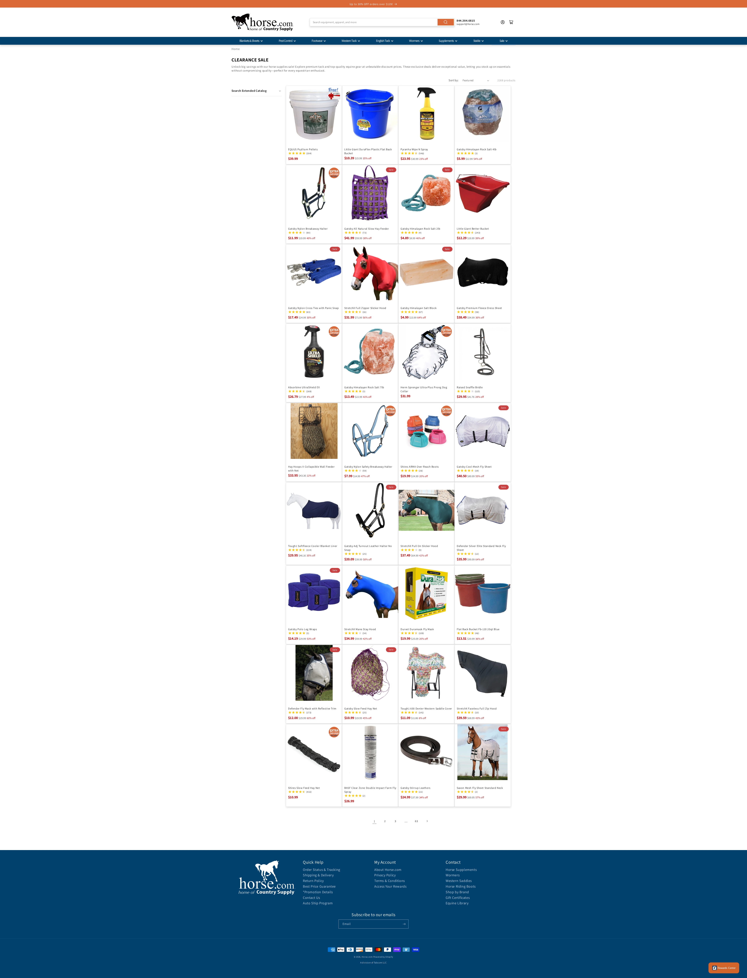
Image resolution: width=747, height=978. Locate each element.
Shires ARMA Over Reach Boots (420, 466)
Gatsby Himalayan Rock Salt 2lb (420, 228)
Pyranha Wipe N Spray (414, 149)
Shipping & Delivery (318, 875)
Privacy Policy (385, 875)
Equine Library (457, 903)
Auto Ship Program (318, 903)
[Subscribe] (404, 924)
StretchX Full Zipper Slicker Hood (365, 308)
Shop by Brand (457, 892)
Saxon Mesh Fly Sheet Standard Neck (480, 788)
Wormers (414, 41)
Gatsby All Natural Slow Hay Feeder (366, 228)
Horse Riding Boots (461, 886)
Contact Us (311, 897)
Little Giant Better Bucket (473, 228)
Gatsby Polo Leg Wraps (302, 629)
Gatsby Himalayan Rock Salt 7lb (364, 387)
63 (416, 821)
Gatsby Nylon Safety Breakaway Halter (368, 466)
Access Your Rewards (390, 886)
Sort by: (454, 80)
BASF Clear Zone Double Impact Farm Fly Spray (370, 789)
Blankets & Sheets (249, 41)
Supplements (446, 41)
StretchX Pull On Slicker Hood (419, 546)
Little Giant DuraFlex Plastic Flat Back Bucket (368, 151)
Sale (502, 41)
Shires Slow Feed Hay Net (304, 788)
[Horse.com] (262, 22)
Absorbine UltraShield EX (304, 387)
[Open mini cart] (511, 22)
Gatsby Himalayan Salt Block (419, 308)
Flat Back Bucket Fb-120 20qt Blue (478, 629)
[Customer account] (502, 22)
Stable (476, 41)
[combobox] (382, 22)
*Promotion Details (318, 892)
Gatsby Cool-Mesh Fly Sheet (474, 466)
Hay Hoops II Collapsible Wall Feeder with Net (311, 468)
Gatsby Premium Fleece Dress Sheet (479, 308)
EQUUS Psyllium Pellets (303, 149)
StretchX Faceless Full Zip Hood (477, 708)
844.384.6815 (466, 20)
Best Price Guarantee (319, 886)
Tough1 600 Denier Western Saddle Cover (426, 708)
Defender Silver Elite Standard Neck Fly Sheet (481, 548)
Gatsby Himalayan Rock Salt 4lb (477, 149)
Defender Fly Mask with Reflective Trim (312, 708)
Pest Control (285, 41)
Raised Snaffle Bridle (470, 387)
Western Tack (349, 41)
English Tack (383, 41)
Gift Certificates (458, 897)
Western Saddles (459, 880)
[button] (256, 91)
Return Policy (313, 880)
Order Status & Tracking (321, 869)
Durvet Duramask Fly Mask (417, 629)
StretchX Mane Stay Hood (360, 629)
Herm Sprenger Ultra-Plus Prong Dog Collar (424, 389)
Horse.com (367, 956)
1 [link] (374, 821)
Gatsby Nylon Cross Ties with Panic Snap (313, 308)
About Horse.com (388, 869)
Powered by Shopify (383, 956)
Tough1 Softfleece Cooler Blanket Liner (312, 546)
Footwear (317, 41)
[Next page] (427, 821)
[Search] (446, 22)
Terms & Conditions (389, 880)
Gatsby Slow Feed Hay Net (360, 708)
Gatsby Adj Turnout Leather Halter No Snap (368, 548)
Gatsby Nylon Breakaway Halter (308, 228)
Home (235, 49)
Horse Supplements (461, 869)
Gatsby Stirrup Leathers (415, 788)
